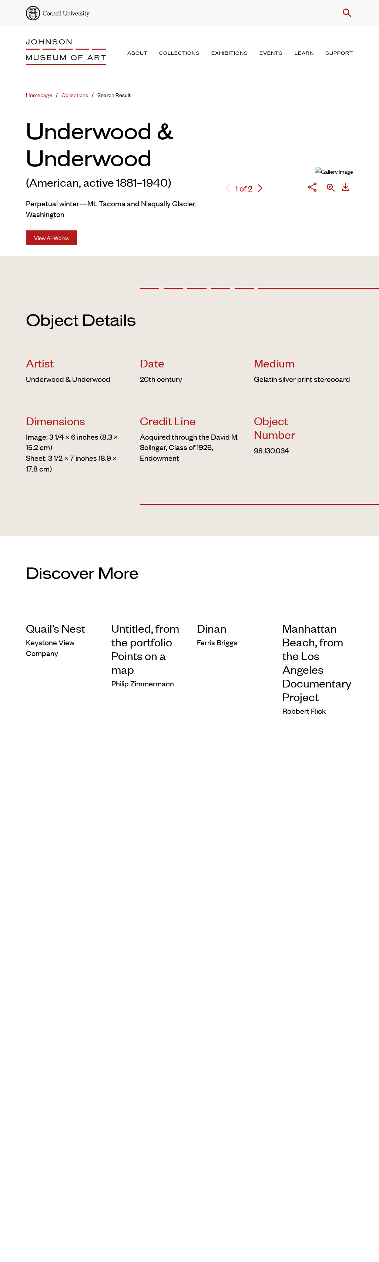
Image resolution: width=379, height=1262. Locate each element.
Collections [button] (179, 53)
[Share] (312, 188)
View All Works (51, 238)
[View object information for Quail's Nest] (61, 610)
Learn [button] (304, 53)
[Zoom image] (330, 188)
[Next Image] (260, 188)
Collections (74, 95)
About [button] (137, 53)
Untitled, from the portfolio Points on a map (145, 648)
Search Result (114, 95)
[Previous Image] (227, 188)
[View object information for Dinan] (232, 610)
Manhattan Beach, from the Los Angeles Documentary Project (317, 662)
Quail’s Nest (55, 628)
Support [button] (339, 53)
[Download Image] (345, 188)
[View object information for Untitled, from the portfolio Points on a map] (146, 610)
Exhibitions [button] (229, 53)
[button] (345, 13)
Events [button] (271, 53)
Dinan (212, 628)
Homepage (39, 95)
